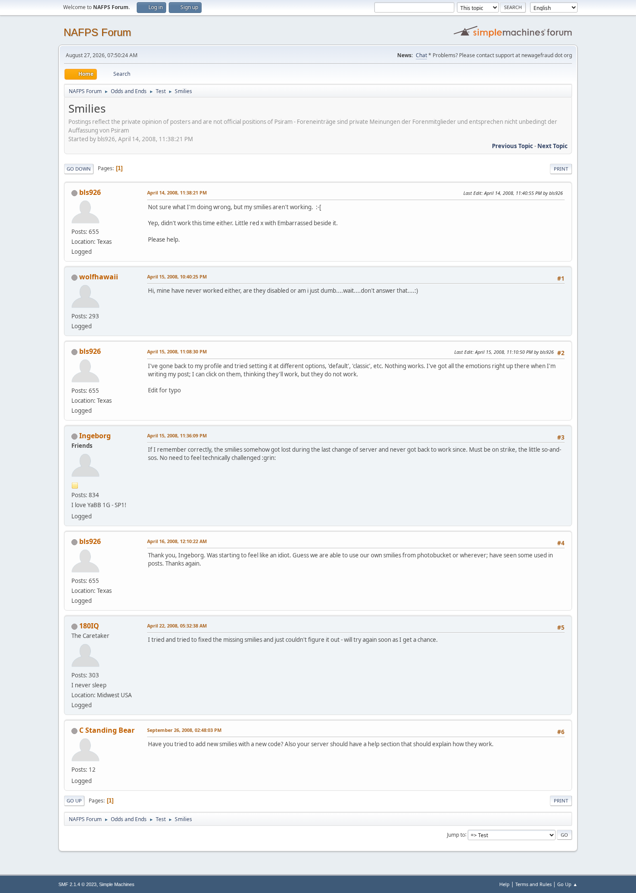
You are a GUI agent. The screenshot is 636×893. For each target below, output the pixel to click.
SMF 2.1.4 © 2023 (77, 884)
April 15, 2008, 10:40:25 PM (177, 276)
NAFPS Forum (97, 32)
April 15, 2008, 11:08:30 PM (177, 351)
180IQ (89, 626)
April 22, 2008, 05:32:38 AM (177, 625)
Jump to (456, 834)
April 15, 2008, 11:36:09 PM (177, 435)
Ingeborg (95, 435)
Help (504, 884)
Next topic (552, 146)
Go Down (79, 168)
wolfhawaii (98, 276)
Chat (421, 55)
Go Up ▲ (567, 884)
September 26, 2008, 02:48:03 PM (184, 730)
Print (561, 168)
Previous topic (512, 146)
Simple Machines (117, 884)
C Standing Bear (107, 730)
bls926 (90, 192)
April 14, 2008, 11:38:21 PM (177, 192)
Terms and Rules (533, 884)
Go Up (74, 800)
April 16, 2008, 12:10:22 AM (177, 541)
